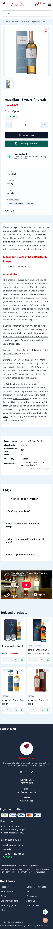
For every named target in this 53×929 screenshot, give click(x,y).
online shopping (21, 398)
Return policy (31, 926)
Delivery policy (42, 926)
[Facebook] (26, 772)
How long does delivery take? (23, 498)
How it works (32, 905)
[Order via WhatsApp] (22, 659)
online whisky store (26, 294)
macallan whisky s (35, 329)
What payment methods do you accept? (23, 525)
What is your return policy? (22, 554)
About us (30, 900)
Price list (5, 886)
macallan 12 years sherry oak (39, 700)
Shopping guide (8, 905)
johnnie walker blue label (35, 336)
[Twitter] (32, 772)
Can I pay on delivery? (19, 511)
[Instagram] (21, 772)
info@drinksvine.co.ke (26, 792)
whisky (9, 183)
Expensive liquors (9, 900)
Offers (4, 896)
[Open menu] (49, 4)
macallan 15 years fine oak (33, 21)
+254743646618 (26, 783)
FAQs (29, 891)
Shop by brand (8, 891)
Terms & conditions (7, 926)
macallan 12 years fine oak (16, 340)
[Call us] (45, 920)
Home (5, 21)
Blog (3, 910)
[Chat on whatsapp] (45, 912)
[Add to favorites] (16, 659)
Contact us (31, 896)
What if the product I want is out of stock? (25, 541)
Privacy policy (20, 926)
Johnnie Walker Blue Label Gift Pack (13, 646)
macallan (15, 21)
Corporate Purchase (36, 886)
